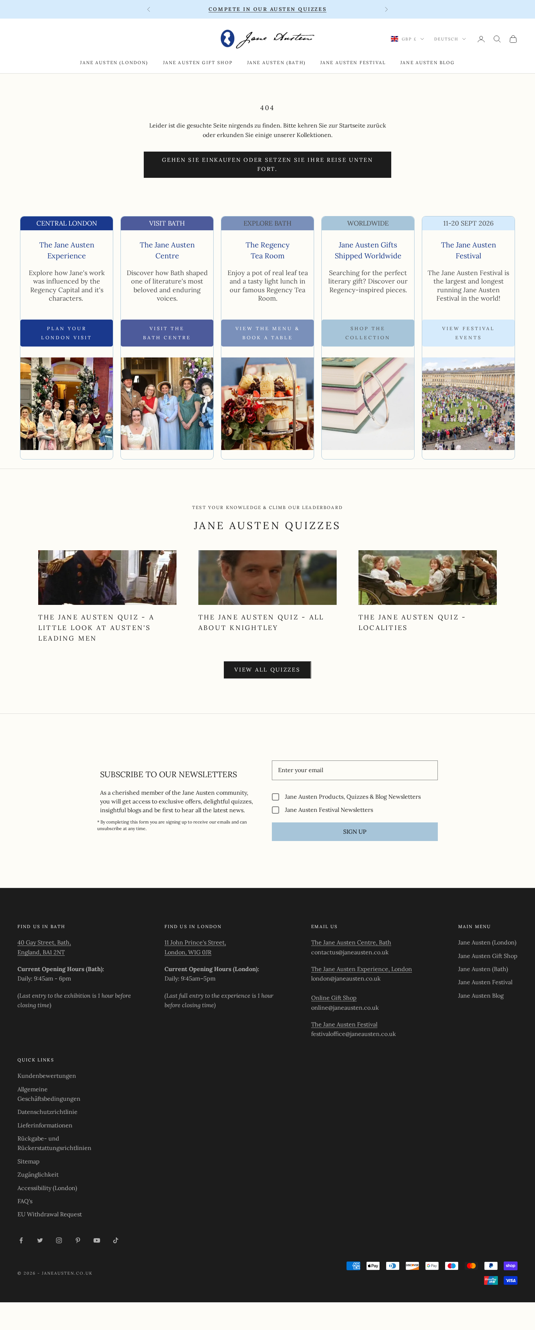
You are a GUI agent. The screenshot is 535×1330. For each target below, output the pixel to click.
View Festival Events (468, 333)
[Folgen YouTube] (96, 1240)
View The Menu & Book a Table (267, 333)
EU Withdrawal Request (49, 1214)
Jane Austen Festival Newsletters (329, 809)
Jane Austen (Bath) (276, 62)
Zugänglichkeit (38, 1174)
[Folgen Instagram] (59, 1240)
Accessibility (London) (47, 1188)
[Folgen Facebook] (21, 1240)
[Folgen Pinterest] (78, 1240)
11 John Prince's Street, (195, 942)
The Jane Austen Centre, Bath (351, 942)
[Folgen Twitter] (40, 1240)
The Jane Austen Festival (344, 1024)
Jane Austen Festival (353, 62)
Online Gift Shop (334, 997)
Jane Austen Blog (427, 62)
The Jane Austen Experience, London (361, 969)
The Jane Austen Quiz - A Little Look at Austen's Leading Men (96, 627)
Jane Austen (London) (114, 62)
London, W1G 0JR (188, 952)
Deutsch (446, 39)
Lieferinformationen (44, 1125)
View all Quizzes (267, 669)
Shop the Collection (368, 333)
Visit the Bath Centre (167, 333)
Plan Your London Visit (66, 333)
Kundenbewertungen (46, 1075)
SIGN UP (354, 831)
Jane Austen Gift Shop (198, 62)
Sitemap (28, 1161)
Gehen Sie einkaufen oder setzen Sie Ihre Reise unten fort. (267, 164)
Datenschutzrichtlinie (47, 1111)
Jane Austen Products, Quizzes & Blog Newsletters (353, 796)
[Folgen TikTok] (115, 1240)
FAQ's (24, 1201)
